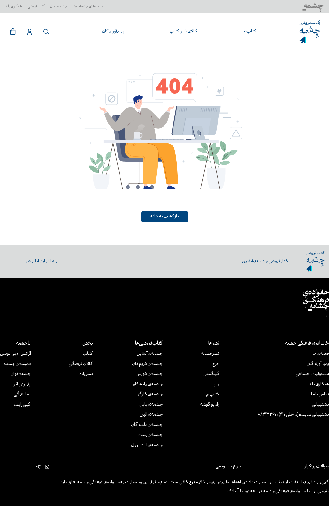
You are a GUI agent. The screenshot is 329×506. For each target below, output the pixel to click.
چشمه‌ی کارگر (150, 394)
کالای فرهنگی (81, 364)
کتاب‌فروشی (36, 6)
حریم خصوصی (228, 466)
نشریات (86, 374)
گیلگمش (211, 374)
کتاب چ (212, 394)
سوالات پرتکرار (316, 466)
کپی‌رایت (22, 405)
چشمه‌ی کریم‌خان (147, 364)
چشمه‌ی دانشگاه (148, 384)
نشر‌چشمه (210, 354)
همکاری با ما (13, 6)
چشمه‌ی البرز (151, 415)
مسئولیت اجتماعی (312, 374)
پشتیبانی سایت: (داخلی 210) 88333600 (293, 415)
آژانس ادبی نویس (15, 354)
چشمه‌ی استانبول (147, 445)
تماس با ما (320, 394)
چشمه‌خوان (58, 6)
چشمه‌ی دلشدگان (147, 425)
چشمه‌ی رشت (150, 435)
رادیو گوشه (209, 405)
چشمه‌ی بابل (151, 405)
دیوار (215, 384)
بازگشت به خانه (164, 216)
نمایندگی (22, 394)
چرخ (215, 364)
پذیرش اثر (22, 384)
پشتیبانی (320, 405)
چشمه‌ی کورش (149, 374)
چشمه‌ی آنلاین (150, 354)
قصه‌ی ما (321, 354)
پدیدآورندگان (318, 364)
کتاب (88, 354)
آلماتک (233, 491)
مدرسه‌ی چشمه (17, 364)
